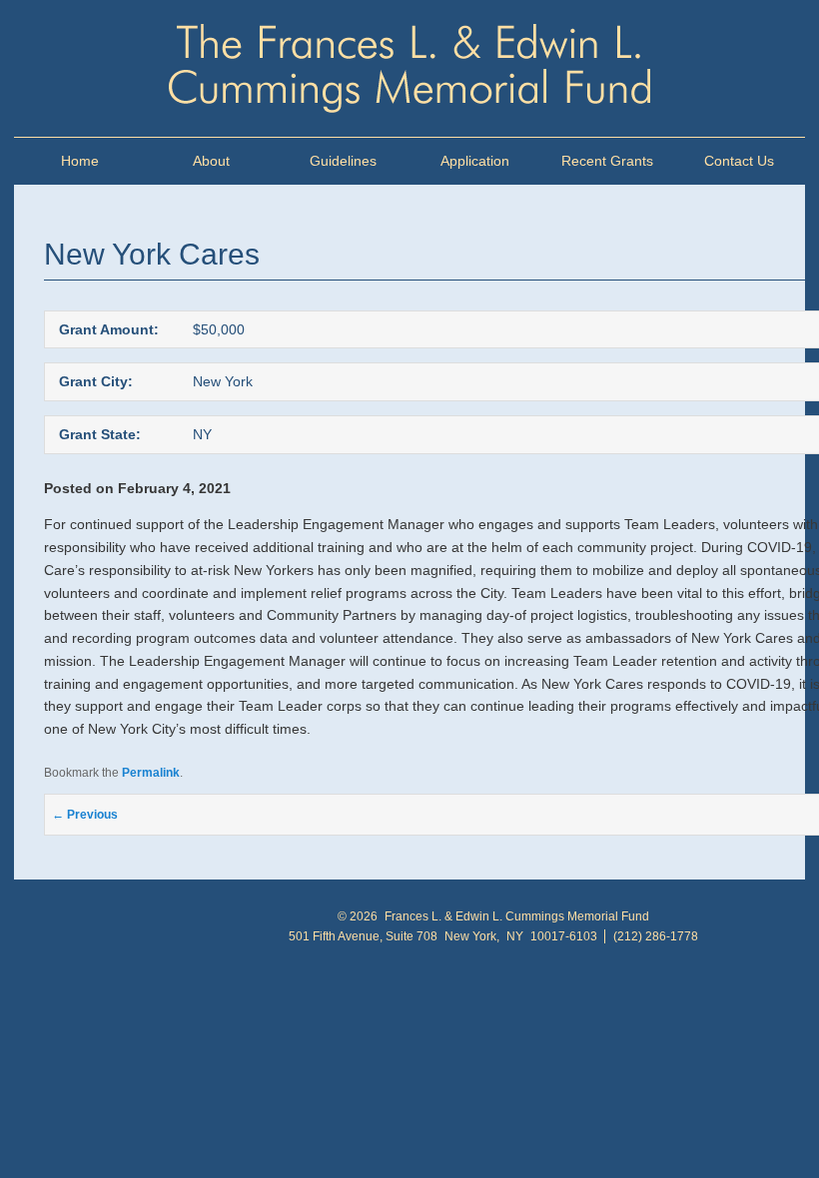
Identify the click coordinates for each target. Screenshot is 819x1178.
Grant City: (96, 381)
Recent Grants (607, 161)
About (211, 161)
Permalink (151, 773)
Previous (85, 815)
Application (474, 161)
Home (80, 161)
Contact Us (739, 161)
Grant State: (100, 434)
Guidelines (343, 161)
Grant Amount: (109, 329)
